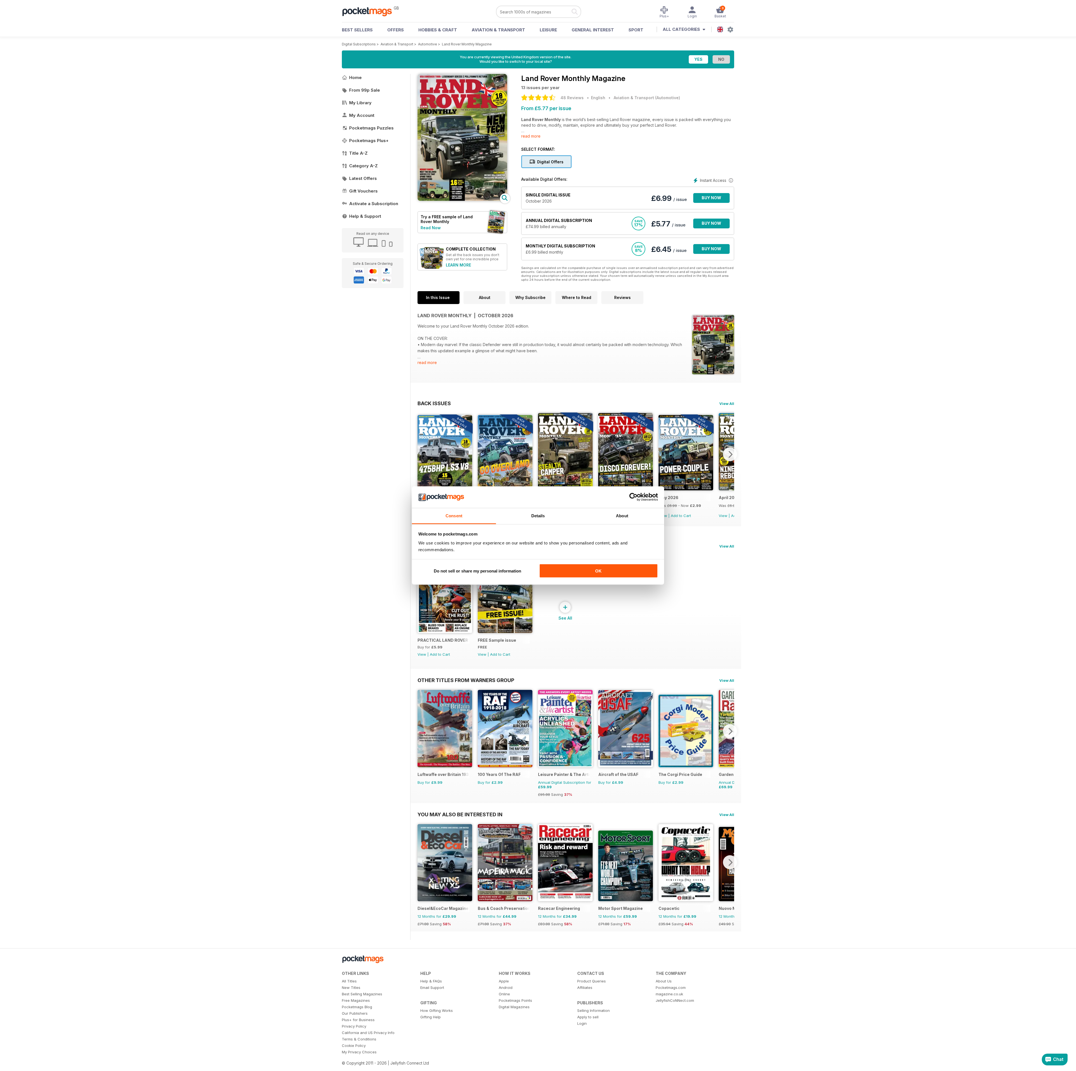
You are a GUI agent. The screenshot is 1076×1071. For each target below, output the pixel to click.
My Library (360, 102)
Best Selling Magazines (362, 994)
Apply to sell (588, 1017)
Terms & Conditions (359, 1039)
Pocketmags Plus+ (369, 140)
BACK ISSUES (434, 403)
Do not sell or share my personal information (477, 571)
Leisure (548, 30)
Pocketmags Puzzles (371, 128)
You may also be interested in (460, 814)
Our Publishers (355, 1013)
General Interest (593, 30)
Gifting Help (430, 1017)
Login (582, 1023)
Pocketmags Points (515, 1000)
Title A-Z (358, 153)
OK (598, 571)
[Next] (730, 454)
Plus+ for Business (358, 1019)
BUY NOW (711, 197)
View (723, 515)
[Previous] (422, 454)
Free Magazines (356, 1000)
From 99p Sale (364, 90)
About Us (664, 981)
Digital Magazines (514, 1007)
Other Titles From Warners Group (466, 680)
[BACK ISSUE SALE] (685, 488)
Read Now (431, 227)
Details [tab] (538, 515)
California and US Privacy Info (368, 1032)
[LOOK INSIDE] (462, 199)
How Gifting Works (436, 1010)
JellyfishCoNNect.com (675, 1000)
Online (504, 994)
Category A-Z (363, 165)
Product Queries (591, 981)
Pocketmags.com (671, 987)
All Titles (349, 981)
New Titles (351, 987)
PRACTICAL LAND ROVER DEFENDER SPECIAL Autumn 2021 (443, 640)
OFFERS (395, 30)
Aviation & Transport (498, 30)
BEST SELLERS (357, 30)
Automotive (427, 44)
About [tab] (622, 515)
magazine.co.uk (669, 994)
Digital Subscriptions (359, 44)
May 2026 (668, 497)
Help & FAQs (431, 981)
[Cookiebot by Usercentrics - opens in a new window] (633, 497)
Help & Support (365, 216)
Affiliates (584, 987)
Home (355, 77)
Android (506, 987)
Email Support (432, 987)
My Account (361, 115)
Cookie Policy (354, 1045)
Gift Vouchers (363, 191)
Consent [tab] (454, 515)
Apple (504, 981)
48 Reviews (572, 97)
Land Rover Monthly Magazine (467, 44)
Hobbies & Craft (437, 30)
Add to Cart (681, 515)
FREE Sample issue (497, 640)
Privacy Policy (354, 1026)
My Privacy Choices (359, 1052)
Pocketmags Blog (357, 1007)
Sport (636, 30)
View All (726, 403)
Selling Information (593, 1010)
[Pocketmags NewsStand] (370, 11)
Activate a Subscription (373, 203)
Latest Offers (363, 178)
